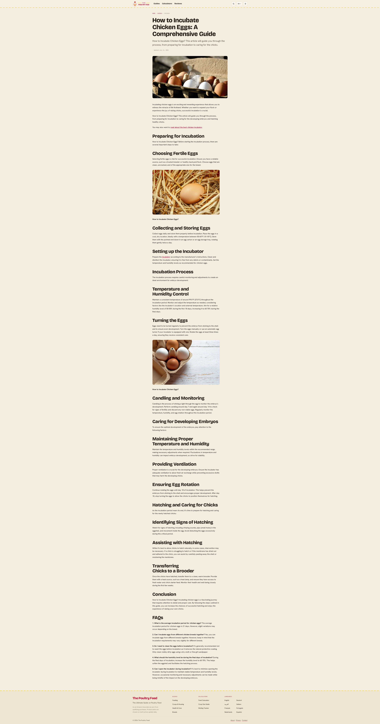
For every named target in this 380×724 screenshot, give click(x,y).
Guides (157, 3)
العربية (227, 704)
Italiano (238, 704)
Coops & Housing (178, 704)
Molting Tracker (203, 708)
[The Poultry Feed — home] (141, 3)
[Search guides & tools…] (234, 4)
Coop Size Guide (203, 704)
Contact (244, 720)
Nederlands (228, 712)
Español (239, 712)
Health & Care (177, 708)
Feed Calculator (203, 700)
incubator (166, 257)
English (227, 700)
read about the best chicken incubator (186, 127)
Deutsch (239, 700)
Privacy (238, 720)
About (233, 720)
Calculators (167, 3)
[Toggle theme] (245, 4)
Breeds (174, 712)
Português (239, 708)
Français (227, 708)
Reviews (178, 3)
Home (153, 13)
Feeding (175, 700)
